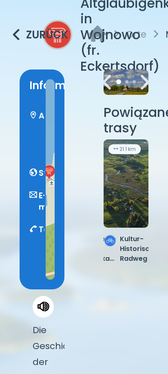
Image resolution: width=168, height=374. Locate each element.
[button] (49, 172)
